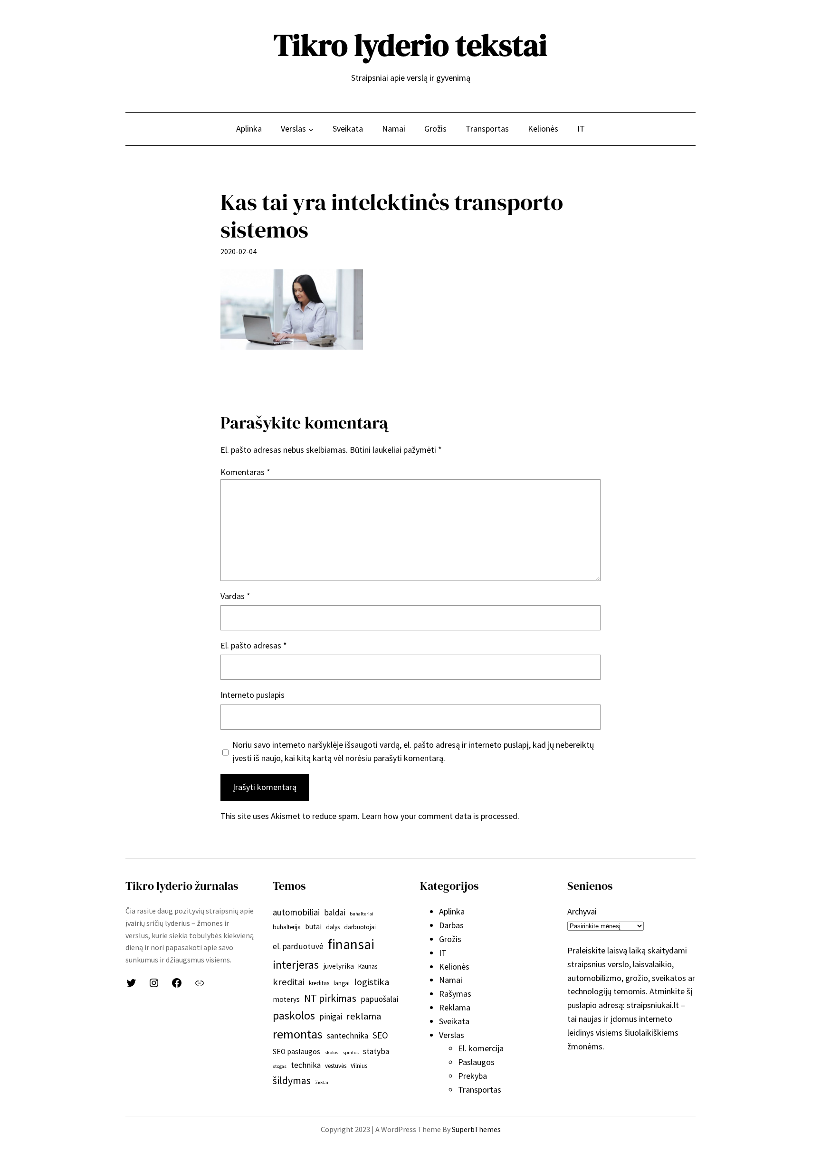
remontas (298, 1034)
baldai (334, 912)
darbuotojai (360, 927)
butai (313, 926)
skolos (331, 1052)
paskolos (294, 1015)
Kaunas (367, 966)
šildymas (292, 1080)
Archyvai (582, 911)
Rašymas (455, 993)
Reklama (454, 1007)
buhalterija (287, 927)
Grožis (450, 938)
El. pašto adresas (253, 645)
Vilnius (359, 1066)
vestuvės (335, 1066)
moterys (286, 999)
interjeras (296, 964)
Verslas (451, 1034)
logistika (371, 982)
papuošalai (379, 999)
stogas (279, 1066)
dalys (333, 927)
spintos (351, 1052)
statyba (376, 1051)
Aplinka (452, 911)
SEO (380, 1035)
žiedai (321, 1082)
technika (306, 1065)
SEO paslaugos (296, 1051)
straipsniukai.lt (653, 1005)
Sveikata (454, 1021)
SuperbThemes (476, 1129)
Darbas (451, 925)
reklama (363, 1016)
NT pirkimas (330, 998)
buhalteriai (361, 914)
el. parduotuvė (298, 946)
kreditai (289, 982)
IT (443, 952)
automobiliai (296, 912)
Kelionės (454, 966)
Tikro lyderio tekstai (410, 45)
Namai (450, 979)
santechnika (347, 1035)
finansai (351, 944)
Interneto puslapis (252, 694)
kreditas (319, 983)
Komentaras (245, 472)
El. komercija (481, 1048)
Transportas (479, 1089)
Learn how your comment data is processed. (440, 815)
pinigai (330, 1016)
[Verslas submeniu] (311, 129)
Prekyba (472, 1075)
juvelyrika (338, 966)
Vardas (235, 595)
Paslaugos (476, 1062)
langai (342, 983)
